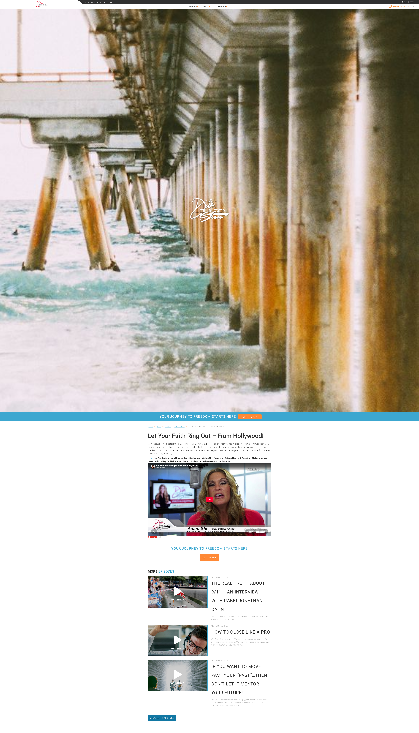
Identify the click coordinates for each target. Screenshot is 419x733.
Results (206, 7)
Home (151, 427)
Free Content (221, 7)
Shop (405, 2)
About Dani (193, 7)
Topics (168, 427)
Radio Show (179, 427)
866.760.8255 (88, 2)
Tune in (151, 458)
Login (412, 2)
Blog (159, 427)
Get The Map (250, 416)
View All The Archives (162, 718)
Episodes (166, 571)
